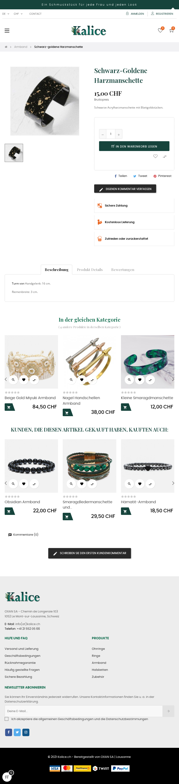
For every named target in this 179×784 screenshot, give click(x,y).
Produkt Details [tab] (90, 269)
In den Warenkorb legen (136, 146)
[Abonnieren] (168, 711)
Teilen (122, 176)
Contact (35, 14)
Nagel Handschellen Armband (81, 400)
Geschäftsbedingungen (22, 655)
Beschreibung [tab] (57, 269)
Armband (99, 662)
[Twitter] (17, 732)
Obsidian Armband (22, 502)
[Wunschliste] (155, 156)
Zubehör (98, 677)
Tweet (142, 176)
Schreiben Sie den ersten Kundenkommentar (92, 553)
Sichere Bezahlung (18, 677)
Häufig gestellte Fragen (22, 669)
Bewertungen (122, 269)
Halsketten (100, 669)
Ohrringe (98, 648)
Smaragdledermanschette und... (87, 504)
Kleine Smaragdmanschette (147, 398)
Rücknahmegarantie (20, 662)
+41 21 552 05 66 (28, 628)
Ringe (96, 655)
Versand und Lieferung (21, 648)
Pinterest (165, 176)
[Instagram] (25, 732)
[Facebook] (8, 732)
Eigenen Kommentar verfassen (128, 189)
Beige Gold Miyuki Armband (30, 398)
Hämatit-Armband (138, 502)
